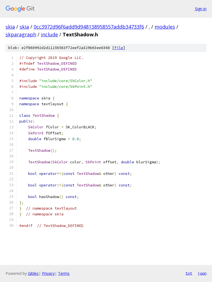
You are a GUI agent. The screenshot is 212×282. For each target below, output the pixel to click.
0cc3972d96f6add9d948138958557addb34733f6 (89, 26)
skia (10, 26)
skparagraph (21, 34)
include (49, 34)
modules (165, 26)
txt (189, 273)
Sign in (200, 8)
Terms (64, 273)
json (202, 273)
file (118, 47)
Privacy (48, 273)
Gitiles (33, 273)
